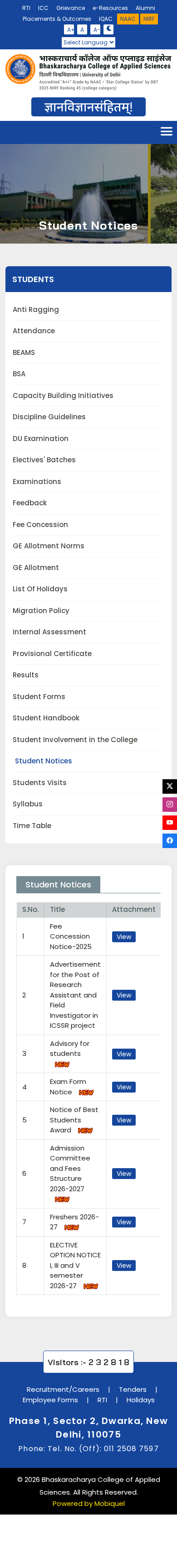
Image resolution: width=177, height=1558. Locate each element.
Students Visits (40, 782)
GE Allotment (36, 567)
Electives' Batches (44, 460)
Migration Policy (41, 610)
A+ (70, 30)
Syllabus (28, 804)
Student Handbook (46, 718)
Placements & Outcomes (57, 19)
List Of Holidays (40, 589)
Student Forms (39, 696)
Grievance (70, 8)
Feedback (30, 503)
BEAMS (24, 352)
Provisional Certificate (52, 653)
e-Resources (110, 8)
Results (26, 675)
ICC (43, 8)
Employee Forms (50, 1400)
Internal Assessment (49, 632)
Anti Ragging (36, 309)
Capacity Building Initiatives (63, 395)
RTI (26, 8)
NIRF (149, 19)
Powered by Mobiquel (89, 1503)
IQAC (106, 19)
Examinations (37, 481)
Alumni (145, 8)
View (124, 936)
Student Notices (43, 761)
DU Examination (41, 438)
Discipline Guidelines (49, 417)
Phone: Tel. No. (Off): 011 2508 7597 (88, 1448)
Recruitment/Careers (63, 1389)
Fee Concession (40, 524)
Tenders (133, 1389)
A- (96, 30)
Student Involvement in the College (75, 739)
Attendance (34, 331)
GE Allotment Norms (48, 546)
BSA (19, 374)
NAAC (128, 19)
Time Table (32, 825)
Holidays (141, 1400)
